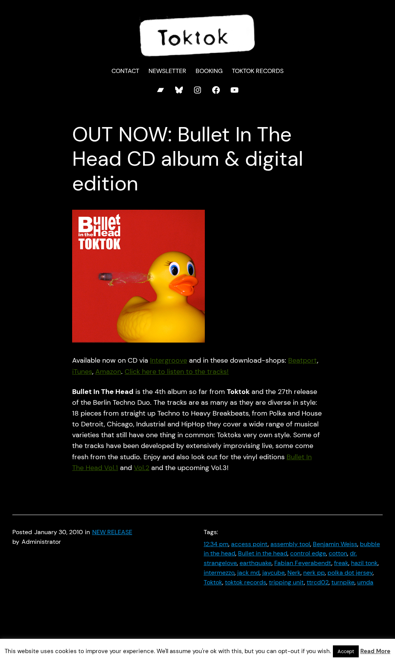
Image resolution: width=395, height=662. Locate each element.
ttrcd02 (318, 582)
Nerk (293, 573)
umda (365, 582)
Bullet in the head (262, 553)
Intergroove (168, 360)
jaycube (273, 573)
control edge (308, 553)
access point (249, 544)
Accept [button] (346, 651)
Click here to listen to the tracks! (177, 371)
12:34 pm (216, 544)
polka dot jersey (350, 573)
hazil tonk (364, 563)
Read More (375, 651)
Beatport (302, 360)
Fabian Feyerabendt (302, 563)
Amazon (108, 371)
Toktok (213, 582)
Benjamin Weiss (335, 544)
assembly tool (290, 544)
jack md (248, 573)
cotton (338, 553)
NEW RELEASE (112, 532)
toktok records (245, 582)
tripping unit (286, 582)
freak (341, 563)
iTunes (82, 371)
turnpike (342, 582)
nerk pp (314, 573)
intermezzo (219, 573)
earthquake (256, 563)
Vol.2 (141, 467)
